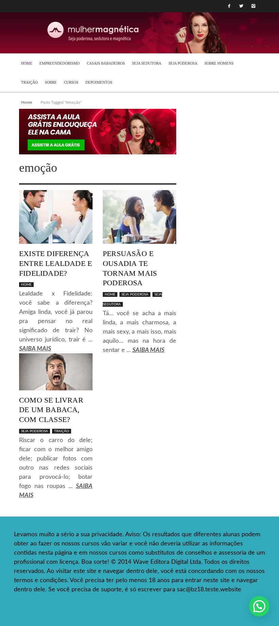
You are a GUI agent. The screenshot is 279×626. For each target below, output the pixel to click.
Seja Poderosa (134, 294)
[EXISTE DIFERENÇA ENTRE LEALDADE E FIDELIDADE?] (56, 217)
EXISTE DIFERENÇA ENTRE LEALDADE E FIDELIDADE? (55, 263)
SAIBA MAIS (35, 349)
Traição (61, 431)
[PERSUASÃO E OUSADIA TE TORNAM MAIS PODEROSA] (139, 217)
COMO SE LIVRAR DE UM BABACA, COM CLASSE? (51, 410)
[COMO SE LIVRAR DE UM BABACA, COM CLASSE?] (56, 372)
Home (26, 102)
